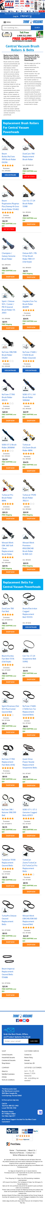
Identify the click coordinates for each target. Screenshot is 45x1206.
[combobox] (16, 27)
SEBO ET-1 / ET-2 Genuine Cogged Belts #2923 (30, 812)
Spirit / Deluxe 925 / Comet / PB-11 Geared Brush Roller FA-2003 (8, 307)
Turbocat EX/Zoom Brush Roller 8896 (29, 447)
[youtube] (20, 1020)
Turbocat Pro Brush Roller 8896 (7, 498)
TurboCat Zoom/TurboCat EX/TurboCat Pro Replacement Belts (30, 865)
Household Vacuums (8, 1057)
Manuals (27, 1060)
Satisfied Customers (8, 1074)
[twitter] (24, 1020)
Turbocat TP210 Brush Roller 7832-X (29, 498)
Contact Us (27, 1055)
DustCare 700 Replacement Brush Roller (29, 156)
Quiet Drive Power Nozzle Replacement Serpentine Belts (30, 763)
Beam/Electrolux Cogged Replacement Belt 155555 (30, 612)
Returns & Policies (17, 1153)
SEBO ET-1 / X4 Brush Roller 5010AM (29, 397)
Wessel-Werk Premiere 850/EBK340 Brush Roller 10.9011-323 (28, 548)
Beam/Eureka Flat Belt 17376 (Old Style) (8, 659)
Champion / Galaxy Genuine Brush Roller (8, 256)
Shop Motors (6, 1063)
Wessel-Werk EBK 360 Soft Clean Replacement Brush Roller (7, 548)
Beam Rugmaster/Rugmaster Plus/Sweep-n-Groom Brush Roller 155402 (12, 204)
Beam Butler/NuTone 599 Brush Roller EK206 (9, 157)
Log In (15, 16)
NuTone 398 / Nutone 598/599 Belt (9, 812)
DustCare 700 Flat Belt (8, 610)
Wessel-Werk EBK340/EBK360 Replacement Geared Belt (30, 920)
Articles (4, 1077)
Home (11, 1150)
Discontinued (10, 175)
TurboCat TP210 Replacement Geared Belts (8, 863)
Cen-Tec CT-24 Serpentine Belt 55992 (29, 659)
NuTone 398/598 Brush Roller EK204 (9, 355)
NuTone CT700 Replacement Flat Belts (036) (8, 762)
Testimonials (21, 1150)
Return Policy (28, 1057)
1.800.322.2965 (24, 35)
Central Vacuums (7, 1055)
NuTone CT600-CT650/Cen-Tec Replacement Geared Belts (29, 710)
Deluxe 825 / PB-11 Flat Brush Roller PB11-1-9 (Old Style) (30, 257)
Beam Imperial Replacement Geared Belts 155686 (8, 972)
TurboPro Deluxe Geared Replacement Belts (9, 920)
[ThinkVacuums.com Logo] (33, 21)
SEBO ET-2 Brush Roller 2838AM (9, 446)
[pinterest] (27, 1020)
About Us (5, 1071)
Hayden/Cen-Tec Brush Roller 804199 (30, 304)
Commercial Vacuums (8, 1060)
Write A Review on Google (23, 1155)
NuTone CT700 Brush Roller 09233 (8, 397)
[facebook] (17, 1020)
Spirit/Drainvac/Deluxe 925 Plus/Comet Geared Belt (12, 709)
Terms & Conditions (8, 1080)
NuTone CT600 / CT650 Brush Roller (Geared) (30, 355)
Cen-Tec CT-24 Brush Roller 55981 (29, 203)
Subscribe (34, 1041)
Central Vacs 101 (29, 1063)
